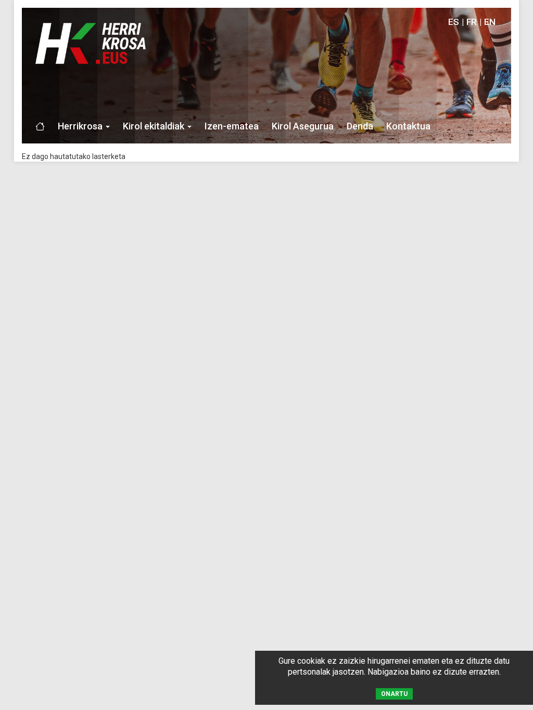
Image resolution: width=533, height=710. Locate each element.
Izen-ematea (232, 126)
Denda (360, 126)
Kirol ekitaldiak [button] (154, 126)
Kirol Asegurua (303, 126)
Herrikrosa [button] (81, 126)
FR (471, 22)
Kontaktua (408, 126)
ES (453, 22)
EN (490, 22)
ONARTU (394, 694)
